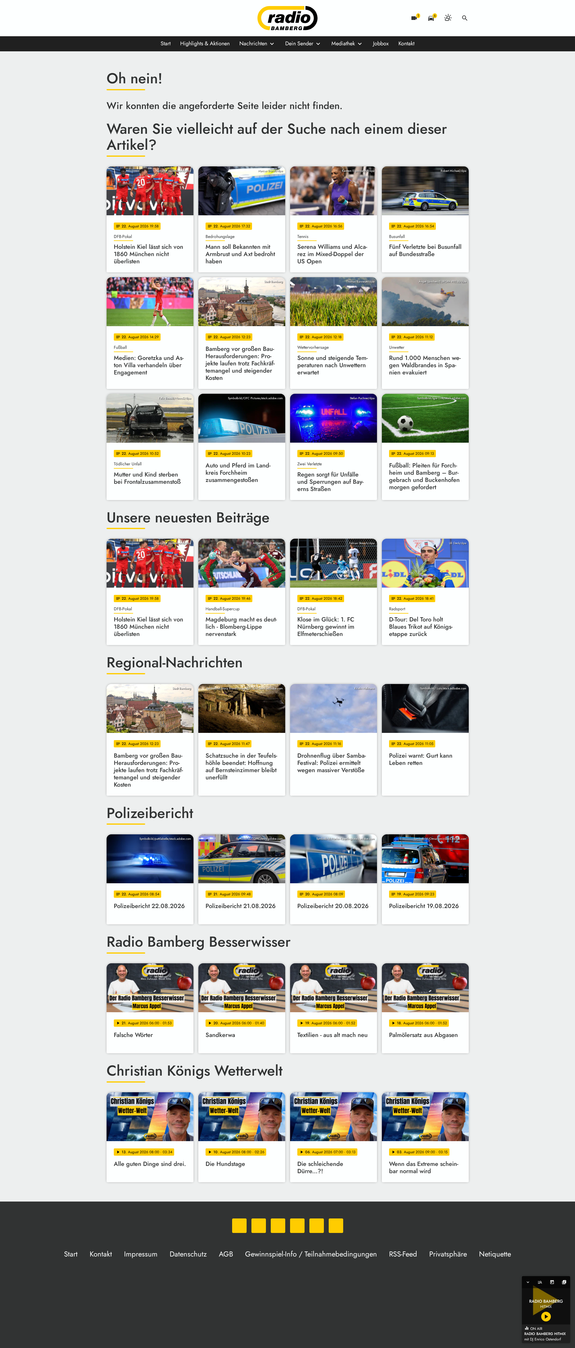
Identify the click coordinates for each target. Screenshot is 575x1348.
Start (166, 43)
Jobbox (381, 43)
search (464, 18)
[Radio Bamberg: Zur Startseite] (287, 18)
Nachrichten (253, 43)
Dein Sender (299, 43)
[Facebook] (125, 18)
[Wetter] (448, 18)
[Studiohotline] (173, 18)
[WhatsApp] (113, 18)
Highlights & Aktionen (205, 43)
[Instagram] (137, 18)
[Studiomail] (161, 18)
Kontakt (406, 43)
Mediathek (343, 43)
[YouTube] (149, 18)
